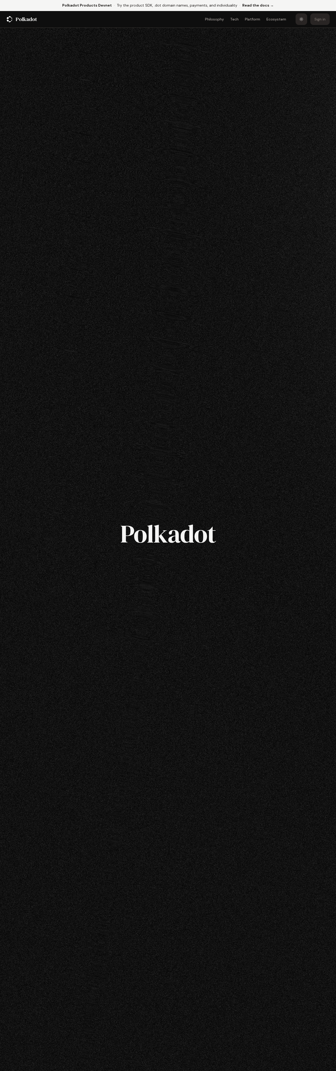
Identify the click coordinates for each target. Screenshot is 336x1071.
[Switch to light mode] (301, 19)
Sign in (320, 19)
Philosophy (214, 19)
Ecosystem (276, 19)
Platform (252, 19)
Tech (234, 19)
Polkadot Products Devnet (87, 5)
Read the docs (258, 5)
